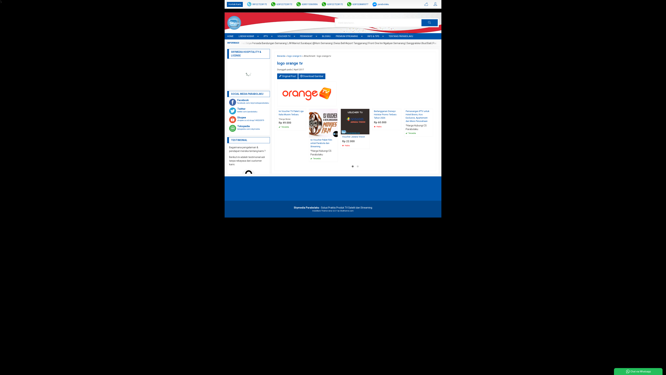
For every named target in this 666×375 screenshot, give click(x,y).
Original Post (288, 76)
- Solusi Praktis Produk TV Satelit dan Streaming (333, 207)
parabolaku (383, 4)
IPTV (266, 36)
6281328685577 (360, 4)
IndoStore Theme (320, 211)
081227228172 (259, 4)
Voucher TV (284, 36)
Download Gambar (313, 76)
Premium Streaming (347, 36)
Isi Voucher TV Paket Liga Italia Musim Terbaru (291, 113)
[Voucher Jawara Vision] (355, 121)
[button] (429, 22)
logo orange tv (294, 56)
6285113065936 (310, 4)
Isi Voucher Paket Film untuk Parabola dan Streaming (321, 143)
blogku (326, 36)
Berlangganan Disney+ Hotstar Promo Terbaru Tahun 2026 (385, 114)
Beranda (281, 56)
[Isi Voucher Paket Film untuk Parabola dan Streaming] (323, 123)
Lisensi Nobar (246, 36)
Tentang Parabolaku (401, 36)
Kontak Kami (235, 4)
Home (230, 36)
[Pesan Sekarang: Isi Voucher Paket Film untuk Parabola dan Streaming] (335, 135)
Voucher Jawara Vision (353, 136)
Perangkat (306, 36)
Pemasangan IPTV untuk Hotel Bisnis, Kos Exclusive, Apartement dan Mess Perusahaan (417, 116)
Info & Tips (373, 36)
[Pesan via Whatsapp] (426, 4)
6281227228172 (284, 4)
